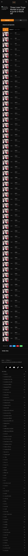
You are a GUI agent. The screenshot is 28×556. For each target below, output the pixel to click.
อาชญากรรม (6, 545)
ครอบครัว (6, 459)
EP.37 (16, 225)
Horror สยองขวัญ (7, 413)
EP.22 (16, 145)
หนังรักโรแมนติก (7, 532)
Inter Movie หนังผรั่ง (8, 415)
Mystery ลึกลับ (6, 423)
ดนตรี (5, 475)
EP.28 (16, 177)
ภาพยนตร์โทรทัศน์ (7, 496)
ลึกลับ (5, 501)
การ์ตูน (5, 457)
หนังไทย (5, 542)
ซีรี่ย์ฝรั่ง (5, 470)
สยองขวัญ (6, 506)
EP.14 (16, 102)
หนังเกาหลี (6, 535)
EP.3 (16, 43)
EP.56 (16, 327)
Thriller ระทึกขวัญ (7, 446)
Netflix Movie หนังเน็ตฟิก (8, 428)
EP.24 (16, 156)
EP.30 (16, 188)
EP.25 (16, 161)
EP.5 (16, 54)
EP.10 (16, 81)
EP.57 (16, 332)
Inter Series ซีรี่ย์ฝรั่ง (8, 418)
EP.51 (16, 300)
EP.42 (16, 252)
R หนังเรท (6, 433)
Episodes (7, 20)
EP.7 (16, 65)
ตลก (5, 480)
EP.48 (16, 284)
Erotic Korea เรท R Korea (9, 400)
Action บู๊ (5, 374)
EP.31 (16, 193)
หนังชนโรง (6, 519)
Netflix (5, 426)
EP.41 (16, 247)
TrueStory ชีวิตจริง (7, 449)
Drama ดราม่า (6, 397)
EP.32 (16, 198)
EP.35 (16, 215)
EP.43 (16, 257)
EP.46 (16, 273)
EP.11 (16, 86)
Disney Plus (6, 394)
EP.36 (16, 220)
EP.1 (16, 33)
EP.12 (16, 91)
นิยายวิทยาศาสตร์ (7, 483)
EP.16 (16, 113)
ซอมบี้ (5, 467)
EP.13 (16, 97)
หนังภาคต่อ (6, 529)
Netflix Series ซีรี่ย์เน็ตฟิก (9, 431)
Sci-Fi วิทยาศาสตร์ (7, 439)
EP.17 (16, 118)
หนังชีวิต (5, 522)
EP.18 (16, 124)
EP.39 (16, 236)
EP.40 (16, 241)
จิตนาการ (6, 462)
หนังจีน (5, 516)
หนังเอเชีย (6, 540)
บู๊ (4, 488)
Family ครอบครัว (7, 402)
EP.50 (16, 295)
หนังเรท (5, 537)
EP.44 (16, 263)
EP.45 (16, 268)
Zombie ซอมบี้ (7, 454)
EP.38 (16, 231)
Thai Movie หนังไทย (8, 444)
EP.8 (16, 70)
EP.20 (16, 134)
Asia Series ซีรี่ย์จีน (7, 384)
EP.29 (16, 182)
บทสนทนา (6, 485)
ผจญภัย (5, 493)
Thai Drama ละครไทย (8, 441)
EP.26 (16, 166)
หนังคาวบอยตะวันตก (8, 514)
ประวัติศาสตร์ (6, 490)
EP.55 (16, 322)
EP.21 (16, 140)
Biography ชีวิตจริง (7, 387)
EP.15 (16, 107)
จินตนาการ (6, 464)
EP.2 (16, 38)
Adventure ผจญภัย (7, 376)
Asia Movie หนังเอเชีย (8, 381)
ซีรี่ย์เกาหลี (6, 472)
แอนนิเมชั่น (6, 550)
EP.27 (16, 172)
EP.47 (16, 279)
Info (21, 20)
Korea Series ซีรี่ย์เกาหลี (8, 420)
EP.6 (16, 59)
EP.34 (16, 209)
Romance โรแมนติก (8, 436)
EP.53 (16, 311)
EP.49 (16, 289)
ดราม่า (5, 477)
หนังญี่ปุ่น (5, 524)
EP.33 (16, 204)
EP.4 (16, 49)
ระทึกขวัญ (6, 498)
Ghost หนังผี (6, 407)
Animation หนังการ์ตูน (8, 379)
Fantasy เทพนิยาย (7, 405)
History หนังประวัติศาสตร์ (8, 410)
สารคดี (5, 509)
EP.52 (16, 305)
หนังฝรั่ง (5, 527)
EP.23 (16, 150)
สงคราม (5, 503)
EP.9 (16, 75)
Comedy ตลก (6, 389)
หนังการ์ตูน (6, 511)
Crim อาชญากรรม (7, 392)
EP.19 (16, 129)
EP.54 (16, 316)
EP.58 (16, 338)
